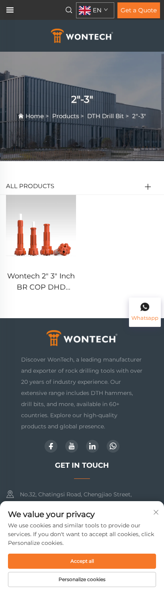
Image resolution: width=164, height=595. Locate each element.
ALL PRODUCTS (30, 186)
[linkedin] (92, 446)
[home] (82, 35)
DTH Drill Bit (105, 116)
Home (34, 116)
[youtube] (71, 446)
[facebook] (51, 446)
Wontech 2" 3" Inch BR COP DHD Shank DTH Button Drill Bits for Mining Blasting (41, 282)
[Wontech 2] (41, 229)
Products (65, 116)
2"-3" (139, 116)
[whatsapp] (113, 446)
